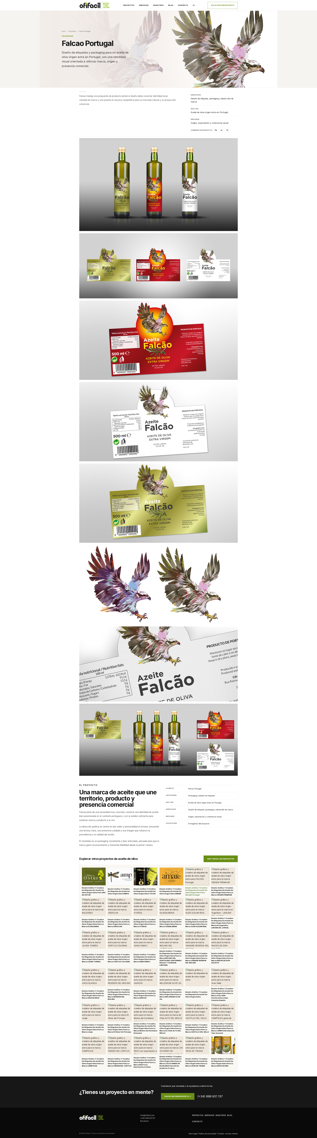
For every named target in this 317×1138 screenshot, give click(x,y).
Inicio (64, 31)
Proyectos (128, 5)
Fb (216, 130)
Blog (170, 5)
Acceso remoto (231, 1134)
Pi (227, 130)
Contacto (183, 5)
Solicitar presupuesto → (178, 1096)
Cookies (220, 1134)
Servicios (144, 5)
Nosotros (158, 5)
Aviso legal (193, 1134)
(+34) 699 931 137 (210, 1096)
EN (194, 5)
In (221, 130)
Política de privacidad (207, 1134)
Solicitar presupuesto (222, 5)
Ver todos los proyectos (220, 859)
